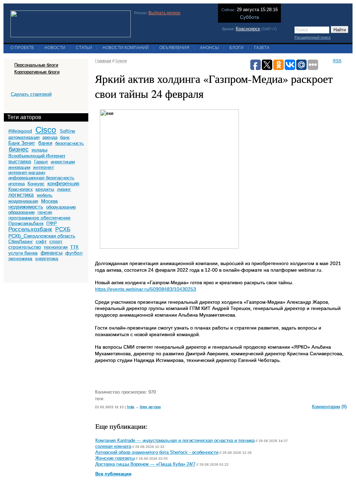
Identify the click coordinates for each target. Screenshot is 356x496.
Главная (103, 61)
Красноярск (248, 28)
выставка (19, 161)
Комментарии (326, 406)
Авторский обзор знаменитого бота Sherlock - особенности (156, 452)
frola (130, 407)
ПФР (51, 223)
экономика (20, 258)
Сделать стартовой (31, 94)
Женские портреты (115, 458)
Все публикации (113, 474)
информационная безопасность (41, 177)
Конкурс (35, 183)
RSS (337, 61)
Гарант (41, 161)
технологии (55, 247)
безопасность (69, 143)
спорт (55, 241)
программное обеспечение (39, 217)
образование (21, 212)
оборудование (61, 207)
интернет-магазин (26, 172)
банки (45, 143)
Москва (49, 201)
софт (41, 241)
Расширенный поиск (312, 37)
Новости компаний (126, 47)
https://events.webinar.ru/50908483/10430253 (145, 289)
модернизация (23, 201)
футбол (73, 253)
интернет (43, 167)
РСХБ (63, 229)
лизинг (64, 189)
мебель (44, 195)
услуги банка (23, 253)
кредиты (44, 189)
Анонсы (209, 47)
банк (65, 137)
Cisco (45, 129)
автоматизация (24, 137)
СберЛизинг (20, 241)
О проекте (22, 47)
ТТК (74, 247)
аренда (49, 137)
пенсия (45, 212)
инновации (19, 167)
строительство (24, 247)
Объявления (174, 47)
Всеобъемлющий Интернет (36, 155)
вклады (39, 150)
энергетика (46, 258)
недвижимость (25, 207)
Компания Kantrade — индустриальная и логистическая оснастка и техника (174, 440)
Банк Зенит (21, 143)
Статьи (84, 47)
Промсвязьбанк (25, 223)
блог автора (150, 407)
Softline (67, 131)
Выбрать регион (164, 12)
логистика (21, 195)
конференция (63, 183)
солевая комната (113, 446)
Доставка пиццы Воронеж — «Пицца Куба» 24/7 (145, 464)
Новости (54, 47)
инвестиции (63, 161)
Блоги (236, 47)
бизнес (19, 149)
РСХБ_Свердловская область (41, 236)
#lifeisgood (20, 131)
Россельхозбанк (30, 229)
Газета (261, 47)
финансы (52, 253)
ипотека (16, 183)
